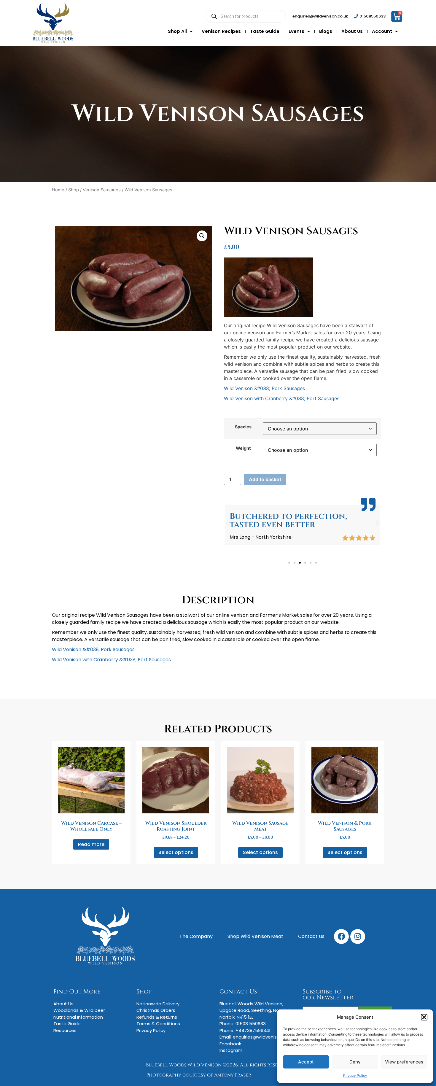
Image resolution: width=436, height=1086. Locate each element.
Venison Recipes (221, 31)
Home (58, 190)
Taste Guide (264, 31)
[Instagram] (357, 936)
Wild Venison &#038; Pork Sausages (264, 388)
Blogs (325, 31)
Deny (355, 1062)
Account (382, 31)
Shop (73, 190)
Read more (91, 844)
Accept (306, 1062)
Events (296, 31)
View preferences (404, 1062)
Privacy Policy (355, 1075)
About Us (352, 31)
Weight (243, 448)
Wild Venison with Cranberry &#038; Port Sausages (281, 398)
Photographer (271, 1075)
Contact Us (238, 992)
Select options (175, 852)
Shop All (177, 31)
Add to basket (265, 479)
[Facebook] (341, 936)
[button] (424, 1017)
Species (243, 427)
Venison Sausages (102, 190)
